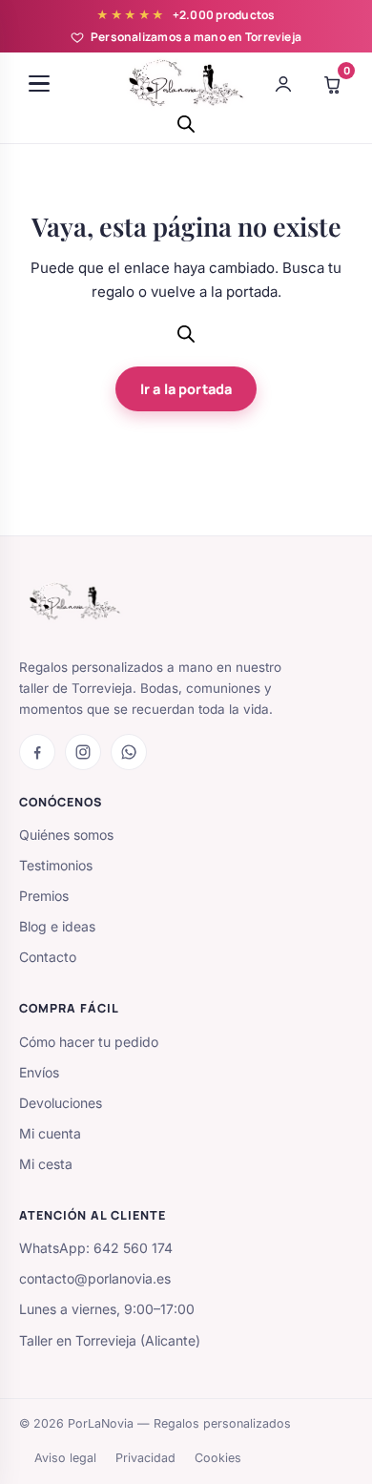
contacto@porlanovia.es (95, 1278)
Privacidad (145, 1458)
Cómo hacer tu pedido (88, 1042)
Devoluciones (60, 1103)
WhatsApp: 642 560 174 (96, 1248)
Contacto (47, 957)
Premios (44, 896)
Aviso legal (65, 1458)
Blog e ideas (57, 926)
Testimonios (56, 865)
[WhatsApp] (129, 752)
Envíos (39, 1072)
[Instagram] (83, 752)
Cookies (218, 1458)
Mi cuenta (50, 1133)
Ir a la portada (186, 389)
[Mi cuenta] (283, 84)
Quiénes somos (66, 834)
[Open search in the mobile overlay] (186, 123)
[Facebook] (37, 752)
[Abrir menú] (39, 84)
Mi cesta (45, 1164)
